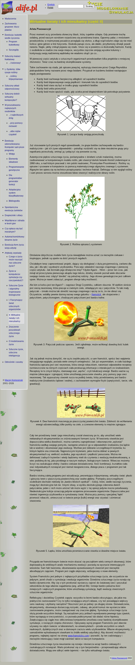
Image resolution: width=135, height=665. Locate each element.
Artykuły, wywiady (13, 253)
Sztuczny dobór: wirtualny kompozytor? (12, 97)
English (51, 5)
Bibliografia (14, 201)
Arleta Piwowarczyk (119, 658)
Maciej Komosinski (14, 380)
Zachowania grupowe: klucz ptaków (12, 27)
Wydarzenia (10, 19)
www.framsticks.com (78, 635)
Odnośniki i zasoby (14, 362)
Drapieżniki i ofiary (13, 215)
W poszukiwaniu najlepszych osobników (12, 108)
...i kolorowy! (15, 63)
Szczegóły (14, 50)
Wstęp (12, 154)
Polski (50, 8)
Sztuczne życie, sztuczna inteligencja (16, 352)
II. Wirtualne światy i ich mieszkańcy (14, 318)
